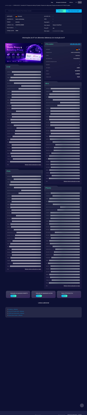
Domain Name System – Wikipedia (15, 315)
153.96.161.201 (75, 44)
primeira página (8, 5)
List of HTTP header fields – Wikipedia (16, 311)
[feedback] (82, 405)
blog (52, 2)
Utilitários (71, 2)
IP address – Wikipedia (13, 309)
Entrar (80, 2)
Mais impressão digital (73, 10)
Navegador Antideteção (61, 2)
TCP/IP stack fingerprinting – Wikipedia (16, 313)
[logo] (11, 2)
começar (13, 295)
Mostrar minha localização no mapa (33, 164)
